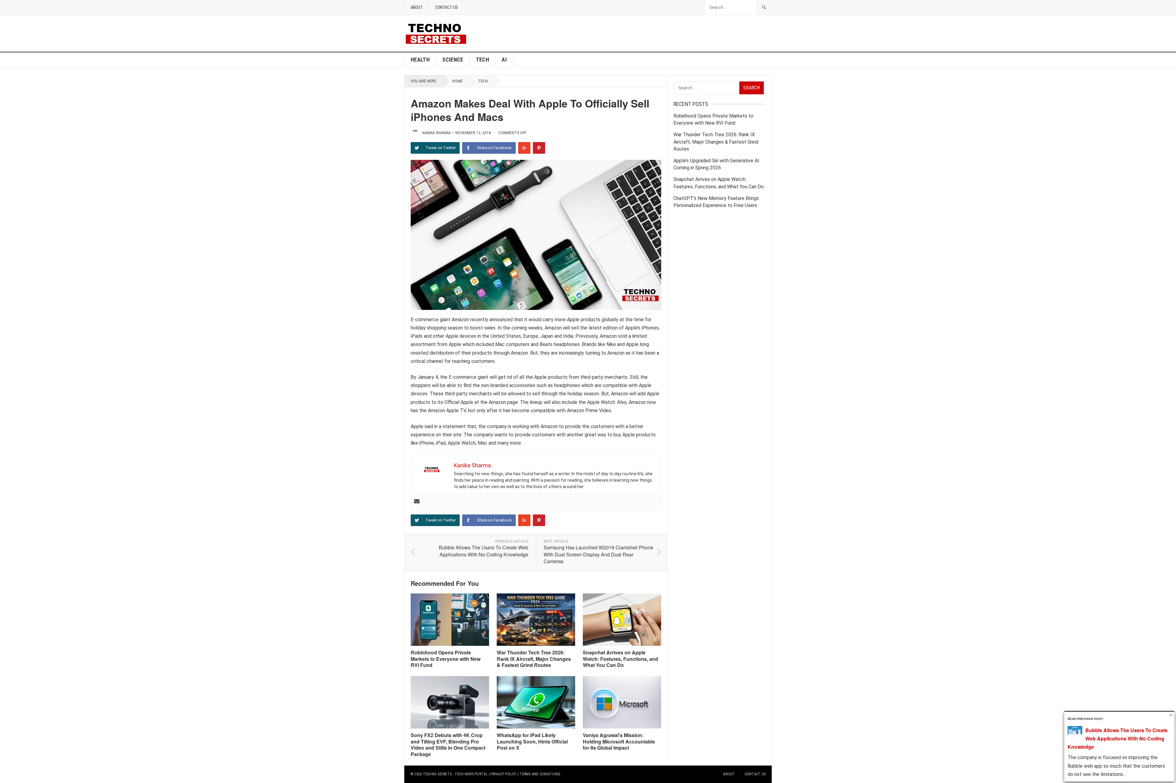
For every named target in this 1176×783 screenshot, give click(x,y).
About (417, 7)
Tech (482, 59)
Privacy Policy (503, 774)
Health (420, 59)
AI (504, 59)
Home (457, 81)
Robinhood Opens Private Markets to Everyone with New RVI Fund (446, 659)
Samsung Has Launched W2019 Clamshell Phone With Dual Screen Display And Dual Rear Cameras (598, 554)
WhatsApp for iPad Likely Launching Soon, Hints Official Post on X (532, 741)
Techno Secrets (437, 774)
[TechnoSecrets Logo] (438, 33)
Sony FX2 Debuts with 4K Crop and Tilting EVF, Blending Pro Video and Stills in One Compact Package (448, 745)
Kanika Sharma (436, 133)
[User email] (417, 502)
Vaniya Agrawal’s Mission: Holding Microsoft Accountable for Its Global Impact (619, 741)
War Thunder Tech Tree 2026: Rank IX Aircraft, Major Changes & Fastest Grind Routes (534, 659)
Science (452, 59)
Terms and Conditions (539, 774)
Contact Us (446, 7)
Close (1171, 715)
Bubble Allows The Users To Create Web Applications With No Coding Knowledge (483, 551)
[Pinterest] (539, 148)
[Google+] (524, 148)
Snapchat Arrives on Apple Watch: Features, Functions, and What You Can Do (620, 659)
